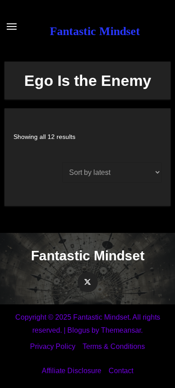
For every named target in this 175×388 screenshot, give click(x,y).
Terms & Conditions (114, 346)
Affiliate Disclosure (71, 371)
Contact (121, 371)
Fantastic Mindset (95, 31)
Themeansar (121, 330)
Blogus (78, 330)
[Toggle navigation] (11, 26)
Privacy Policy (52, 346)
